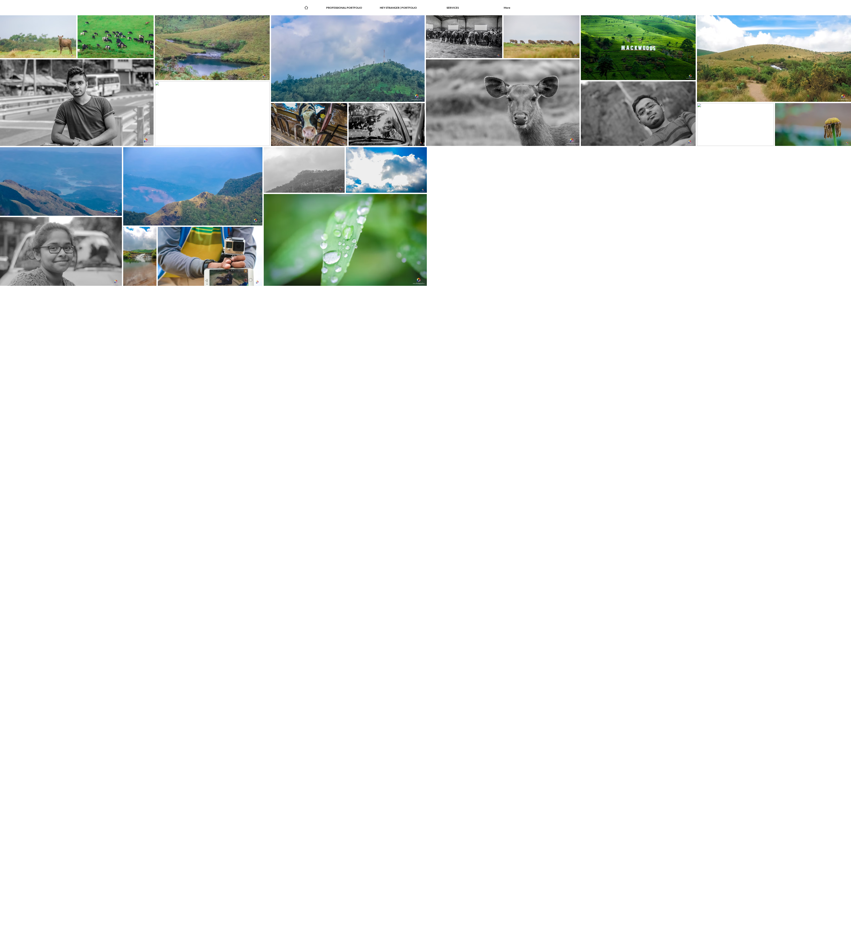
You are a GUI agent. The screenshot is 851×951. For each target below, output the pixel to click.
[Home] (306, 7)
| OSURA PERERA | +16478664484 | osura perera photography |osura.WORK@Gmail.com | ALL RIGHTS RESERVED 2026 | (467, 946)
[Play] (290, 7)
